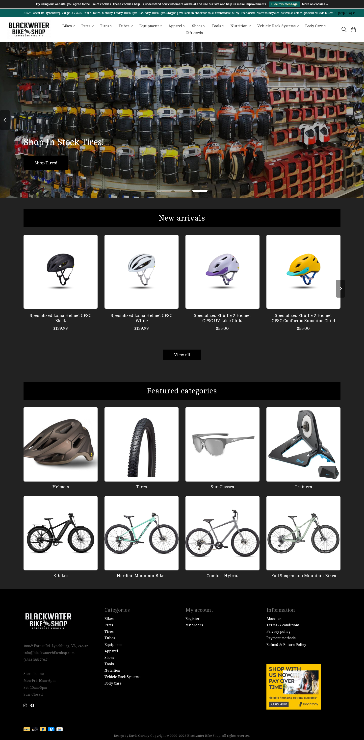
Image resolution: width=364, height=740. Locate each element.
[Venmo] (51, 729)
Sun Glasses (222, 487)
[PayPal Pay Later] (43, 729)
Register (192, 619)
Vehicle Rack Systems (122, 677)
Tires (141, 487)
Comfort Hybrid (222, 575)
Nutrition (112, 670)
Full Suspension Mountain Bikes (303, 575)
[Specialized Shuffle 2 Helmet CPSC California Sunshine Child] (303, 272)
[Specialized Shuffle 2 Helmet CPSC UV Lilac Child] (222, 272)
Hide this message (284, 4)
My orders (194, 625)
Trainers (303, 487)
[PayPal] (27, 729)
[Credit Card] (59, 729)
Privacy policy (278, 632)
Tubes (109, 638)
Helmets (60, 487)
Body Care (113, 683)
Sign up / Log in (345, 13)
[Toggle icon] (343, 29)
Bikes (109, 619)
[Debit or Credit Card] (35, 729)
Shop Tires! (45, 163)
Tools (109, 664)
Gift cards (194, 33)
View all (182, 355)
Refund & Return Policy (286, 645)
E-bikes (60, 575)
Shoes (109, 658)
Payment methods (281, 638)
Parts (108, 625)
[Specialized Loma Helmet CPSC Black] (61, 272)
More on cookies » (315, 4)
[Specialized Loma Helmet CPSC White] (141, 272)
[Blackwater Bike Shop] (29, 29)
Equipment (113, 645)
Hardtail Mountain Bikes (141, 575)
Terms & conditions (283, 625)
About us (274, 619)
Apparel (111, 651)
